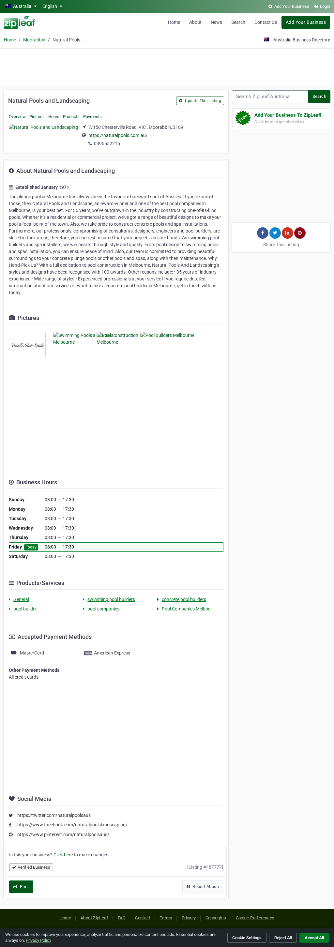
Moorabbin (34, 39)
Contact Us (265, 22)
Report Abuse (205, 886)
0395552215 (107, 143)
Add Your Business (306, 22)
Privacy (189, 917)
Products (71, 116)
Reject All (283, 937)
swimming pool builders (111, 599)
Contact (142, 917)
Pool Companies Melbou (186, 608)
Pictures (37, 116)
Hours (53, 116)
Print (24, 886)
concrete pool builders (184, 599)
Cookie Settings (247, 937)
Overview (17, 116)
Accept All (314, 937)
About (195, 22)
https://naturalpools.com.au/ (118, 135)
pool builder (25, 608)
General (21, 599)
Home (174, 22)
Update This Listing (202, 100)
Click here (63, 854)
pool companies (103, 608)
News (216, 22)
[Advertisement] (167, 66)
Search (238, 22)
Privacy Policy (38, 940)
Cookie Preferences (255, 917)
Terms (166, 917)
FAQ (122, 917)
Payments (92, 116)
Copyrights (215, 917)
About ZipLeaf (94, 917)
